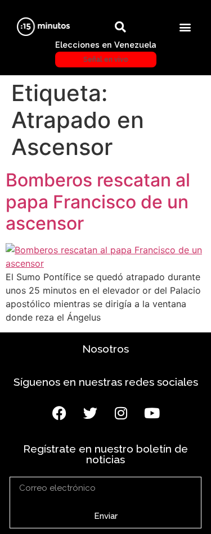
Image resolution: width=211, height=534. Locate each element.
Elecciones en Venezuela (105, 51)
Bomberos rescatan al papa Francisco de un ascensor (98, 201)
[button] (185, 26)
